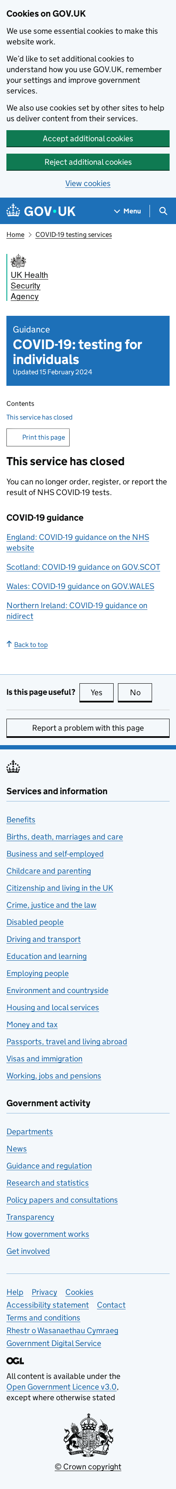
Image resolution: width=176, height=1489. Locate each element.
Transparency (30, 1217)
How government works (47, 1234)
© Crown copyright (88, 1467)
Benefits (20, 820)
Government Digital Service (53, 1343)
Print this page (43, 437)
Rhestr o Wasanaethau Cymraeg (62, 1330)
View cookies (88, 183)
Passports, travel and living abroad (66, 1041)
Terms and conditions (43, 1318)
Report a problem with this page (88, 728)
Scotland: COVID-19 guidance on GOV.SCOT (83, 567)
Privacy (44, 1292)
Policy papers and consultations (62, 1200)
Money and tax (32, 1024)
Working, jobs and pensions (53, 1076)
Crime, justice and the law (51, 905)
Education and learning (46, 956)
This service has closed (39, 417)
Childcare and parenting (48, 871)
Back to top (31, 645)
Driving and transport (43, 939)
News (16, 1149)
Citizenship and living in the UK (59, 888)
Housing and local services (52, 1007)
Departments (29, 1131)
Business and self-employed (55, 854)
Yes (102, 692)
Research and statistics (47, 1183)
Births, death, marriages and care (64, 837)
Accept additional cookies (88, 138)
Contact (111, 1305)
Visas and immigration (44, 1059)
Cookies (79, 1292)
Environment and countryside (57, 990)
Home (15, 234)
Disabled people (35, 922)
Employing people (37, 973)
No (141, 692)
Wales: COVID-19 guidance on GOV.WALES (80, 586)
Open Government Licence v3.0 (61, 1387)
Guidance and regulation (49, 1166)
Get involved (28, 1251)
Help (14, 1292)
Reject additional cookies (88, 162)
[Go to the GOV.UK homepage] (41, 211)
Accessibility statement (47, 1305)
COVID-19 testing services (73, 234)
